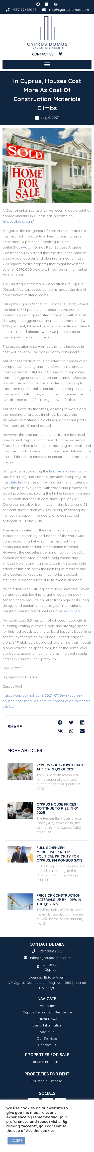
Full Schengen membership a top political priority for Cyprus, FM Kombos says (59, 854)
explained (72, 611)
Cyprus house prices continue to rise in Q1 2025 (57, 808)
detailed (17, 482)
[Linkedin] (47, 4)
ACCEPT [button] (16, 1140)
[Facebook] (38, 4)
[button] (47, 64)
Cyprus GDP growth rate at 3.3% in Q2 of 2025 (60, 767)
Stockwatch (23, 247)
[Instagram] (56, 4)
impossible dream (18, 221)
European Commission (68, 471)
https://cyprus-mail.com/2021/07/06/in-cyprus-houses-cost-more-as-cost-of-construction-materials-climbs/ (47, 701)
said (63, 372)
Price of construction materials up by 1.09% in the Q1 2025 (59, 899)
